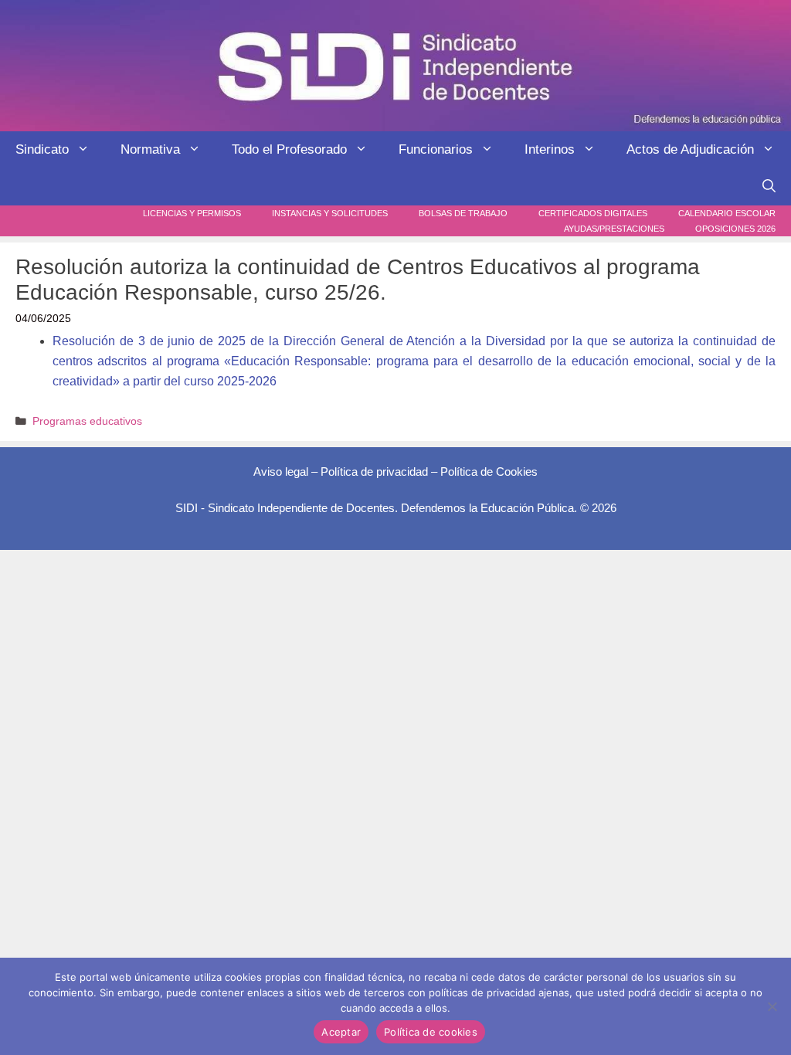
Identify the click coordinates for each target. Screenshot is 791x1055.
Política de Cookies (489, 471)
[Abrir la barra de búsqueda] (769, 186)
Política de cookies (430, 1032)
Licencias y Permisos (192, 213)
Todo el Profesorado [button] (289, 149)
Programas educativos (87, 421)
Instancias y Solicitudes (330, 213)
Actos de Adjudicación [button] (690, 149)
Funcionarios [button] (436, 149)
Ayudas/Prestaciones (614, 228)
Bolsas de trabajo (463, 213)
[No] (771, 1006)
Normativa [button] (150, 149)
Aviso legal (280, 471)
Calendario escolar (727, 213)
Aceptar (341, 1032)
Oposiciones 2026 (735, 228)
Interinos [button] (550, 149)
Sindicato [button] (42, 149)
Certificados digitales (592, 213)
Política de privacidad (374, 471)
